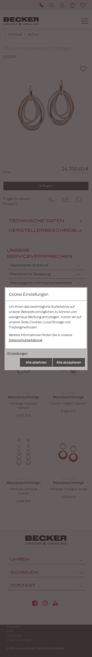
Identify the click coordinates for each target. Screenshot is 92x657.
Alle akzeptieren (68, 362)
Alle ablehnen (36, 362)
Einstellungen (17, 353)
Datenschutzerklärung (25, 340)
